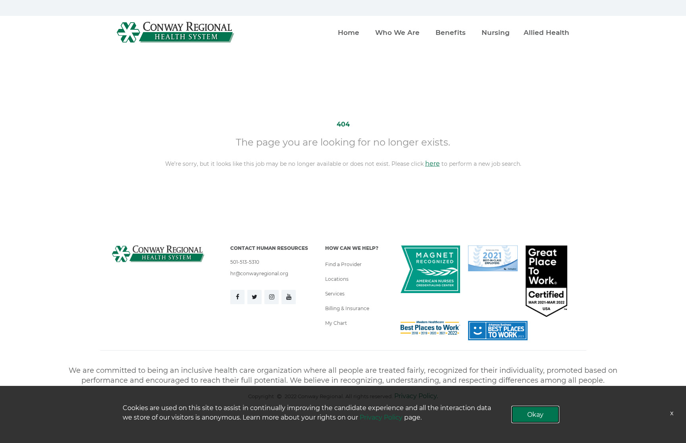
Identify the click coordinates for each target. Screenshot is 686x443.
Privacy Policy (381, 417)
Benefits (450, 32)
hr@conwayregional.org (259, 273)
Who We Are (397, 32)
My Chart (336, 323)
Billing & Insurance (347, 308)
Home (348, 32)
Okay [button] (535, 414)
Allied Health (546, 32)
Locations (337, 279)
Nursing (496, 32)
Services (335, 293)
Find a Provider (343, 264)
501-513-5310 (244, 262)
